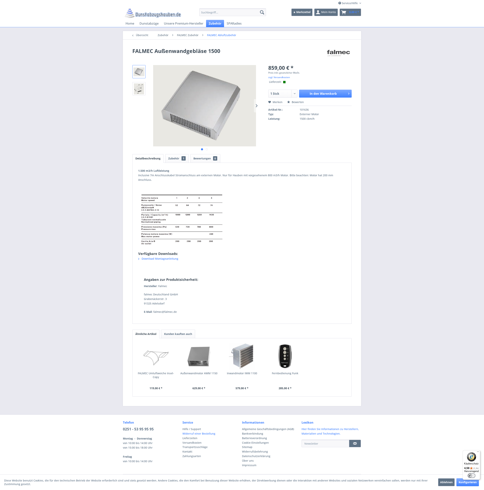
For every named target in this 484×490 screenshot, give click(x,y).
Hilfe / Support (191, 429)
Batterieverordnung (254, 438)
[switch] (471, 475)
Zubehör (176, 158)
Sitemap (247, 447)
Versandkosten (192, 442)
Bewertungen (204, 158)
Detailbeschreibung (148, 158)
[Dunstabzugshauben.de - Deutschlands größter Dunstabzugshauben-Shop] (153, 13)
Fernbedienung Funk (285, 373)
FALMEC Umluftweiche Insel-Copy (156, 375)
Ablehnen (446, 482)
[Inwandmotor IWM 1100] (242, 356)
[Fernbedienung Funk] (285, 356)
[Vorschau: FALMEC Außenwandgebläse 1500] (139, 71)
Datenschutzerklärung (256, 456)
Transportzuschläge (195, 447)
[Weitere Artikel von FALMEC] (339, 54)
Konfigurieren (468, 482)
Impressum (249, 465)
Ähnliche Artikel (145, 334)
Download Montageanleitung (159, 258)
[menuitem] (232, 12)
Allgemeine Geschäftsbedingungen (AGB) (268, 429)
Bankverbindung (252, 433)
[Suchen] (262, 12)
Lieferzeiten (189, 438)
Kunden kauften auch (178, 334)
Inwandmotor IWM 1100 (242, 373)
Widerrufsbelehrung (255, 451)
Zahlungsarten (191, 456)
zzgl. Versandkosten (279, 77)
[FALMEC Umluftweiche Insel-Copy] (156, 356)
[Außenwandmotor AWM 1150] (199, 356)
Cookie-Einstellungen (255, 442)
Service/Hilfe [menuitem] (349, 3)
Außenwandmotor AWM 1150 (198, 373)
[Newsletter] (355, 443)
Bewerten (297, 102)
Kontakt (187, 451)
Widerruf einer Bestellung (198, 433)
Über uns (248, 460)
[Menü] (478, 452)
